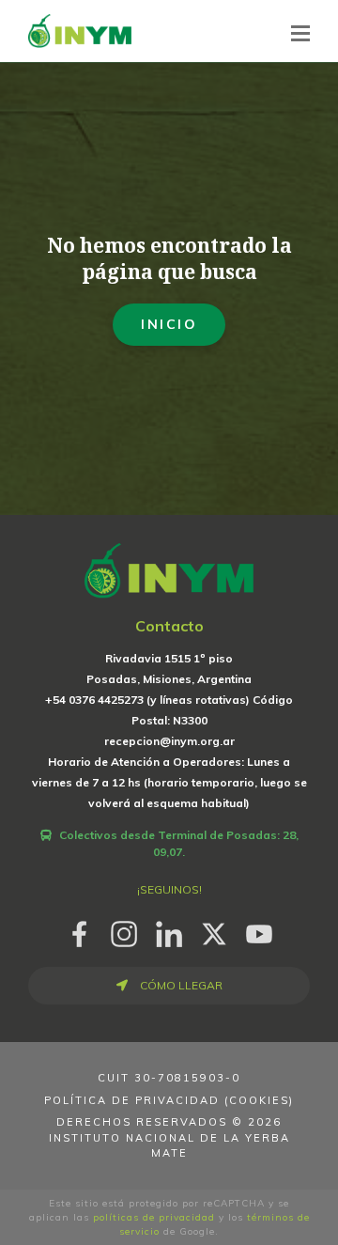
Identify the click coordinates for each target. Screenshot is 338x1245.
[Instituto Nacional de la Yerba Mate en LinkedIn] (169, 930)
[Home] (79, 30)
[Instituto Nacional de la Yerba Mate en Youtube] (259, 930)
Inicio (169, 324)
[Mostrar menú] (300, 33)
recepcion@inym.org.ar (169, 741)
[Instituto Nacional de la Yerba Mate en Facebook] (79, 930)
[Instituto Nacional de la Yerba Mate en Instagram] (124, 930)
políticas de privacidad (154, 1217)
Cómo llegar (180, 985)
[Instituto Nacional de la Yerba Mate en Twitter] (214, 930)
